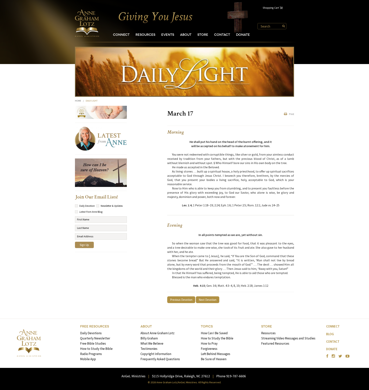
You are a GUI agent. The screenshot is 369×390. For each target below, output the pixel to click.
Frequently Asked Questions (160, 359)
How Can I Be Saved (214, 333)
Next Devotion (207, 300)
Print (291, 114)
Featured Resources (275, 343)
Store (202, 35)
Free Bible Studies (93, 343)
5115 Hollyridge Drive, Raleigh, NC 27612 (181, 376)
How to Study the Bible (96, 349)
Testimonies (148, 349)
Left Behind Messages (215, 354)
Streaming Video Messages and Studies (288, 338)
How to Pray (209, 343)
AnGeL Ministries (133, 376)
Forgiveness (209, 349)
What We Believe (151, 343)
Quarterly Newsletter (95, 338)
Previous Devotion (181, 300)
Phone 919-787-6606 (231, 376)
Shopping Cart (271, 7)
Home (78, 100)
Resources (145, 35)
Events (167, 35)
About (185, 35)
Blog (330, 334)
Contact (222, 35)
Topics (207, 326)
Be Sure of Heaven (213, 359)
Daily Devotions (91, 333)
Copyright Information (155, 354)
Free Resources (94, 326)
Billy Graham (149, 338)
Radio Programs (91, 354)
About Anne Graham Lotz (157, 333)
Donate (243, 35)
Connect (121, 35)
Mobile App (88, 359)
